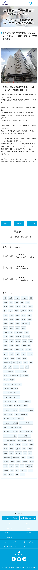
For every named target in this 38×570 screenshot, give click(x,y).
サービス (17, 298)
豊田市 (5, 449)
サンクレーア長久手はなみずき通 (12, 427)
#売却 (17, 237)
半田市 (11, 315)
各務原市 (18, 341)
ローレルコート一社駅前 (10, 436)
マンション (23, 470)
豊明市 (32, 462)
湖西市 (11, 354)
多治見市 (18, 306)
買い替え (11, 474)
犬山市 (17, 315)
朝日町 (15, 362)
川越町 (23, 354)
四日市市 (30, 354)
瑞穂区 (5, 302)
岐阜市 (24, 341)
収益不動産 (30, 457)
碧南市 (11, 341)
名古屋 (10, 298)
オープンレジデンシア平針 (11, 410)
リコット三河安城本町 (26, 431)
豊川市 (5, 328)
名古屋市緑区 (25, 324)
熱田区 (5, 306)
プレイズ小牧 (24, 375)
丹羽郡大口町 (19, 337)
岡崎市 (16, 302)
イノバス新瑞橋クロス (9, 440)
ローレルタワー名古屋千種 (11, 388)
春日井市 (6, 462)
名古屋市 (18, 444)
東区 (25, 453)
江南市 (29, 315)
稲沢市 (23, 315)
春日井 (5, 354)
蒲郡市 (17, 328)
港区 (5, 311)
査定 (22, 466)
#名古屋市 (24, 237)
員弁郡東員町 (7, 362)
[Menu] (34, 3)
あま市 (29, 319)
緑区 (30, 453)
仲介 (12, 470)
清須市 (5, 315)
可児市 (12, 358)
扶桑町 (5, 324)
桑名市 (17, 345)
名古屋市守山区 (26, 345)
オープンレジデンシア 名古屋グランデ (14, 418)
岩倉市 (5, 319)
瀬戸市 (23, 457)
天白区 (11, 444)
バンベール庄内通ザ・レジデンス (12, 384)
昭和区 (22, 474)
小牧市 (11, 306)
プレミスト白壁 (8, 414)
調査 (26, 367)
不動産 (11, 466)
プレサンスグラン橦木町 (20, 405)
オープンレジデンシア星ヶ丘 (11, 393)
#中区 (32, 237)
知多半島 (25, 462)
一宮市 (11, 319)
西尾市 (11, 337)
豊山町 (27, 302)
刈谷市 (5, 466)
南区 (11, 302)
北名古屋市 (23, 311)
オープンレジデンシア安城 (11, 431)
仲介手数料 (19, 453)
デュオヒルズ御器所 (9, 380)
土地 (17, 466)
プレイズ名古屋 (22, 440)
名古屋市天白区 (18, 332)
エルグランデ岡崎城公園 (20, 414)
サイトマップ (28, 546)
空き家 (26, 362)
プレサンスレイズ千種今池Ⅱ (11, 375)
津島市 (26, 332)
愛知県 (11, 453)
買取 (17, 470)
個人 (22, 367)
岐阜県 (24, 306)
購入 (20, 362)
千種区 (32, 444)
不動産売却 (16, 457)
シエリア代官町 (8, 405)
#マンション (8, 237)
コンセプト (25, 298)
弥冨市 (27, 337)
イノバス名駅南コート (25, 436)
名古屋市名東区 (8, 332)
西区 (22, 302)
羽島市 (30, 341)
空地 (31, 362)
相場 (10, 367)
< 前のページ (6, 223)
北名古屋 (6, 358)
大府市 (12, 462)
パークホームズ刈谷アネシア (11, 397)
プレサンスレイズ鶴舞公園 (11, 423)
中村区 (10, 311)
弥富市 (11, 328)
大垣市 (17, 354)
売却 (26, 466)
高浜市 (17, 324)
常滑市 (23, 328)
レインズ (15, 367)
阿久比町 (28, 349)
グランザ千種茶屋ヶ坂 (25, 401)
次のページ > (32, 223)
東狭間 (5, 345)
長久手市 (25, 444)
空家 (5, 474)
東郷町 (5, 453)
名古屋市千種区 (8, 349)
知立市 (11, 324)
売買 (5, 367)
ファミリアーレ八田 (21, 371)
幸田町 (5, 337)
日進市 (5, 444)
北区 (31, 298)
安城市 (30, 311)
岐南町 (11, 345)
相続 (31, 466)
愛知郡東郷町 (7, 457)
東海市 (11, 449)
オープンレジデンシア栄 (10, 401)
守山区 (30, 470)
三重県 (18, 358)
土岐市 (24, 358)
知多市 (18, 462)
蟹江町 (23, 319)
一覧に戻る (19, 223)
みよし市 (30, 449)
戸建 (24, 449)
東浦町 (16, 311)
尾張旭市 (18, 449)
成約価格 (6, 470)
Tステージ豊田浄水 (9, 371)
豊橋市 (17, 319)
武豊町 (5, 341)
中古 (17, 474)
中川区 (30, 306)
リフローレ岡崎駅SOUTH (26, 423)
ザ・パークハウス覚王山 (26, 410)
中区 (5, 298)
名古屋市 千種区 (19, 349)
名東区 (30, 440)
